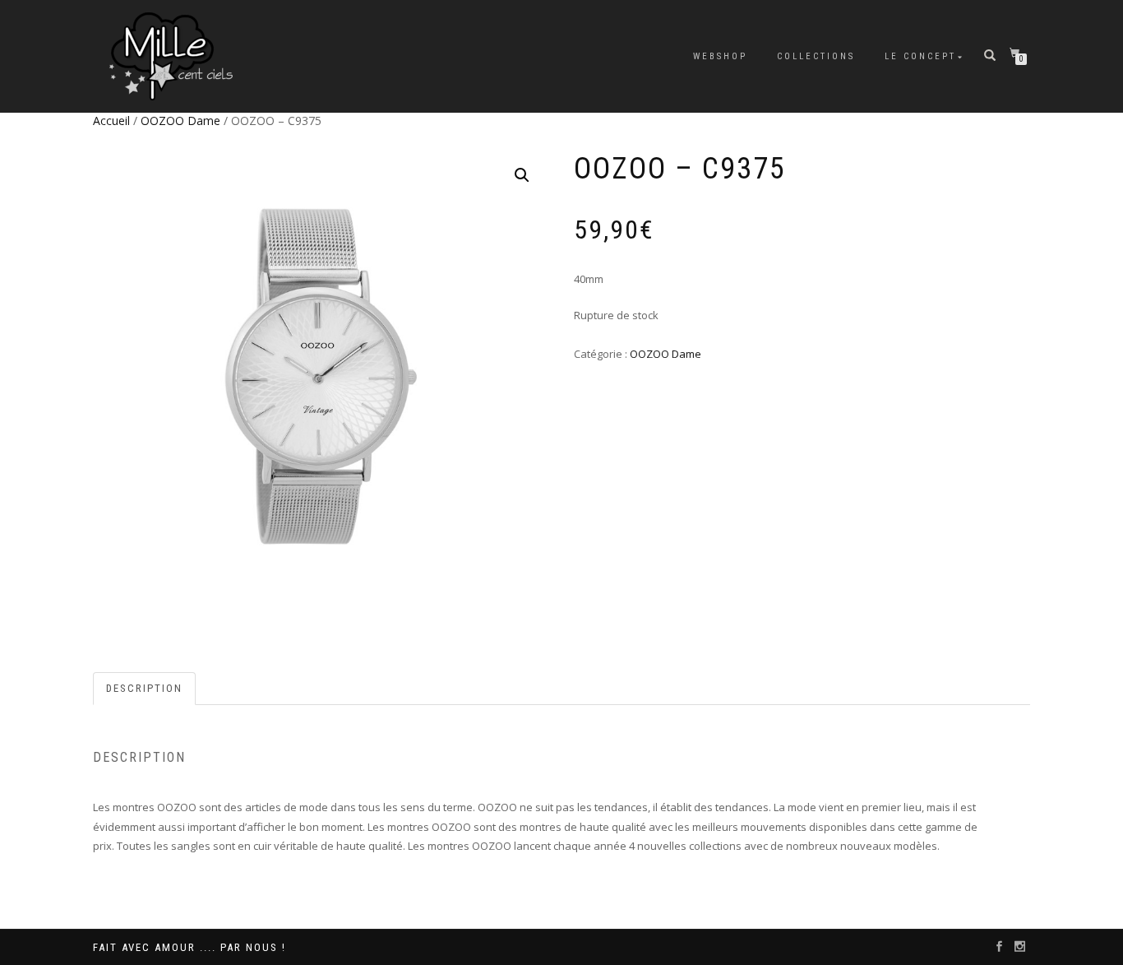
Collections (816, 56)
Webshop (720, 56)
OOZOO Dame (180, 120)
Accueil (111, 120)
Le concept (920, 56)
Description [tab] (144, 688)
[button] (522, 175)
